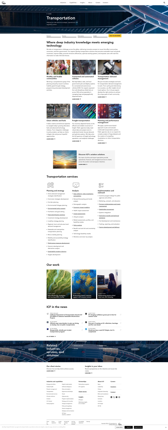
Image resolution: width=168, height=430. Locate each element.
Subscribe (88, 373)
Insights (95, 35)
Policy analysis (78, 225)
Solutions (49, 35)
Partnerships (82, 381)
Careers (113, 381)
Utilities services (78, 345)
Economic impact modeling (82, 207)
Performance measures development (58, 243)
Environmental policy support (56, 208)
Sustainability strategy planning (57, 251)
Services (64, 35)
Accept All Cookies (138, 427)
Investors (113, 387)
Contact (113, 392)
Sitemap (88, 421)
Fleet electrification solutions (56, 215)
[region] (84, 427)
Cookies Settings (119, 427)
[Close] (165, 427)
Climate (76, 348)
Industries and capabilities (55, 381)
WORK (50, 13)
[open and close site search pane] (164, 3)
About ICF (101, 381)
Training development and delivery (109, 227)
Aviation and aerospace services (108, 348)
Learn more (50, 371)
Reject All (128, 427)
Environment (103, 345)
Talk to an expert (115, 35)
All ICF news (50, 336)
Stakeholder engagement (106, 209)
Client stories (81, 35)
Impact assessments (79, 214)
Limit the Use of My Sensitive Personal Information (73, 424)
